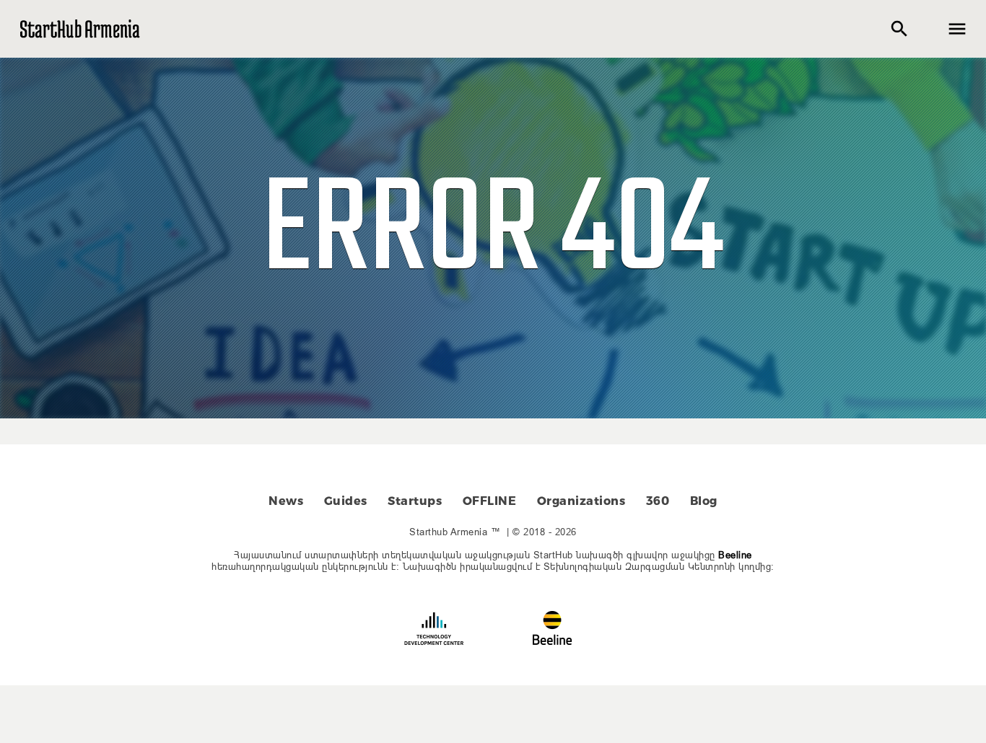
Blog (703, 501)
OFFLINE (490, 501)
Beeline (735, 554)
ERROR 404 (493, 233)
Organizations (581, 501)
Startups (415, 501)
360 (658, 501)
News (286, 501)
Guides (345, 501)
